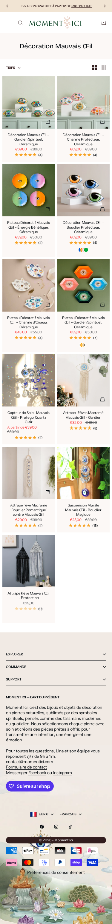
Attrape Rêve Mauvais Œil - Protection (28, 596)
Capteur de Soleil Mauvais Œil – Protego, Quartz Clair (28, 417)
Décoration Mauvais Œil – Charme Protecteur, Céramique (83, 139)
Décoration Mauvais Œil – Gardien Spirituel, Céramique (28, 139)
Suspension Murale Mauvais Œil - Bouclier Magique (83, 510)
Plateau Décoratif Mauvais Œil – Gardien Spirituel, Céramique (83, 322)
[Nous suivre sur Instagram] (56, 826)
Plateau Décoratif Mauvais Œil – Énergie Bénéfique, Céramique (28, 227)
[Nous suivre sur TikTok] (70, 826)
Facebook (37, 772)
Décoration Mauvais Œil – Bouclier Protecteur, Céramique (83, 227)
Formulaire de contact (26, 767)
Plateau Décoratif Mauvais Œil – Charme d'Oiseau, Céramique (28, 322)
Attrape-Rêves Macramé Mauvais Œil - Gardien (83, 415)
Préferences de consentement (56, 872)
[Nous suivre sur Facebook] (41, 826)
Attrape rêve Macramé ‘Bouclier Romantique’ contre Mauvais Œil (28, 510)
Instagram (62, 772)
